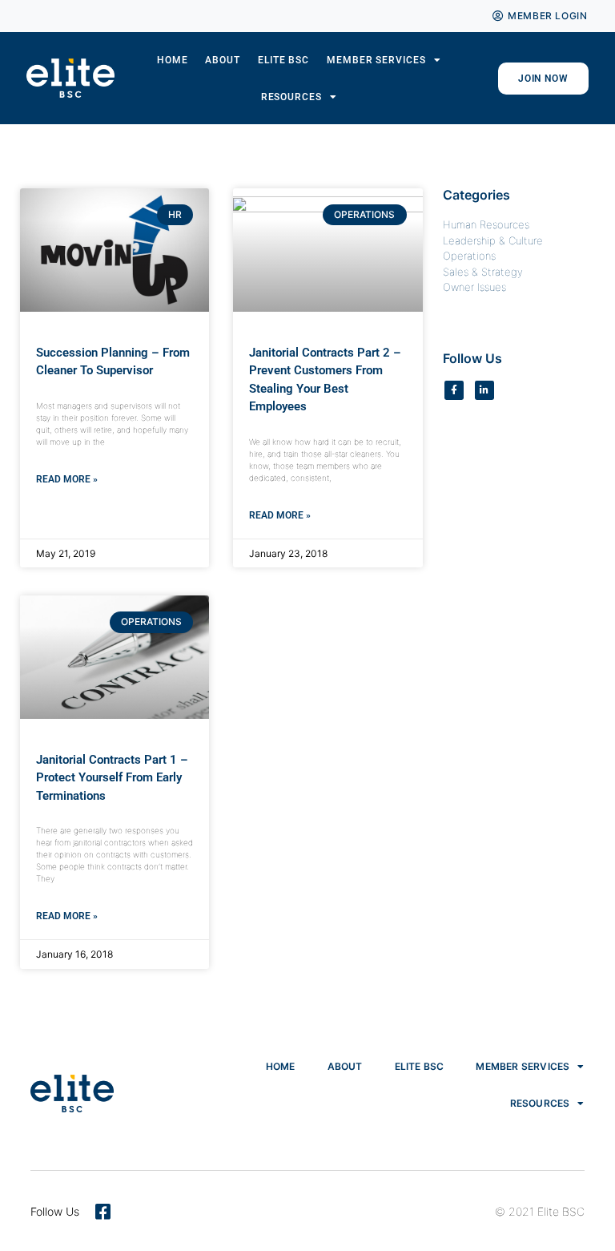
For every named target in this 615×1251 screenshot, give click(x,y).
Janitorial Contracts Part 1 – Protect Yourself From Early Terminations (112, 778)
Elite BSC (283, 60)
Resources (291, 97)
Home (172, 60)
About (222, 60)
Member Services (376, 60)
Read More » (67, 479)
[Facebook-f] (454, 390)
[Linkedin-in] (484, 390)
